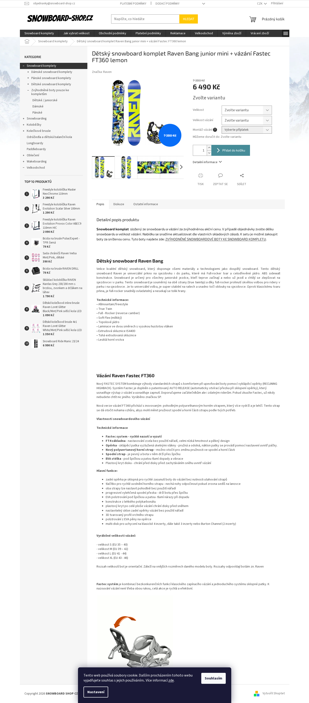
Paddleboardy (36, 149)
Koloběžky (34, 124)
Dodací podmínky (168, 4)
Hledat (188, 19)
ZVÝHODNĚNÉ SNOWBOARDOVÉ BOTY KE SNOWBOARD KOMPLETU (215, 239)
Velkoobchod (36, 167)
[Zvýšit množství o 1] (209, 147)
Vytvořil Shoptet (274, 693)
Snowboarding (37, 118)
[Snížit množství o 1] (209, 153)
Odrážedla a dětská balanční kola (49, 137)
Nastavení (95, 692)
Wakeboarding (37, 161)
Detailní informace (205, 162)
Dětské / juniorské (44, 100)
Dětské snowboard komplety (51, 84)
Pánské (37, 112)
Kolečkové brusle (39, 131)
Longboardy (35, 143)
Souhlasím (213, 678)
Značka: (102, 72)
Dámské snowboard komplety (51, 72)
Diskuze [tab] (118, 204)
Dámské (37, 106)
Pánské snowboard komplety (51, 78)
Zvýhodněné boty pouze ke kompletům (50, 92)
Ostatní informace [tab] (145, 204)
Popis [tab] (100, 204)
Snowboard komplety (41, 66)
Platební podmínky (133, 4)
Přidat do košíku (233, 150)
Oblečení (33, 155)
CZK (260, 4)
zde (171, 680)
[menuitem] (39, 33)
